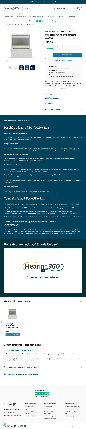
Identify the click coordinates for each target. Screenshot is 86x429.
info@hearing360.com (14, 415)
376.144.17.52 (11, 412)
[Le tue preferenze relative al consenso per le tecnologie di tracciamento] (1, 321)
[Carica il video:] (43, 270)
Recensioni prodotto (23, 120)
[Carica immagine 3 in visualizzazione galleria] (21, 67)
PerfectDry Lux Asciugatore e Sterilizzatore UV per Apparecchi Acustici (12, 326)
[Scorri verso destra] (71, 1)
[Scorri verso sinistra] (15, 1)
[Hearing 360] (10, 405)
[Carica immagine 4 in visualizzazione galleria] (27, 67)
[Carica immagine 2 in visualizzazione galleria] (16, 67)
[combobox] (36, 8)
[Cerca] (48, 8)
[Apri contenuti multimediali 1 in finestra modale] (21, 45)
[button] (78, 8)
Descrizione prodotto (10, 120)
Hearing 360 (49, 29)
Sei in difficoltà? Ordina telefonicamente (63, 60)
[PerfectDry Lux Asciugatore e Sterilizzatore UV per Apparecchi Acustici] (12, 318)
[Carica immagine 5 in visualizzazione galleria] (32, 67)
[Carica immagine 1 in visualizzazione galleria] (10, 67)
